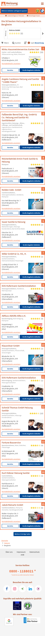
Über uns (9, 552)
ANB (22, 555)
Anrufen (10, 70)
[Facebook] (6, 588)
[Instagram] (14, 588)
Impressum (21, 552)
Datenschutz (34, 552)
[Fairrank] (38, 588)
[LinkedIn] (30, 588)
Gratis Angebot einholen (31, 106)
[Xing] (22, 588)
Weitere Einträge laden (22, 534)
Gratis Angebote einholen (31, 70)
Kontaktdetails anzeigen (11, 63)
